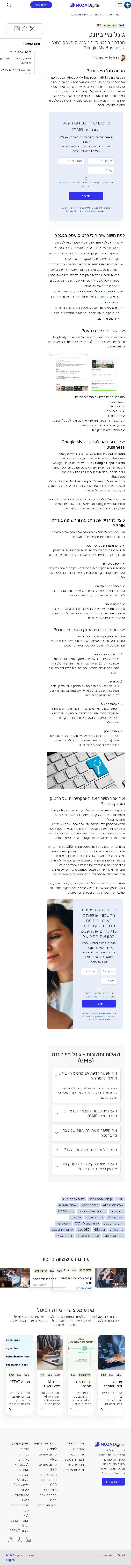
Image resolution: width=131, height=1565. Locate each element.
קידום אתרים (96, 14)
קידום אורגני (105, 297)
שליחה (86, 196)
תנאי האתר (75, 182)
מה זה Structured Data (20, 1495)
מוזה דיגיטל (113, 14)
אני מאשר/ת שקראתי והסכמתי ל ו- (86, 184)
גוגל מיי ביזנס (78, 14)
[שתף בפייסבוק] (17, 28)
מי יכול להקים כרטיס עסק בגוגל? (90, 1149)
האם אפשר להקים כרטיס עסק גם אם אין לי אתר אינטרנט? (90, 1166)
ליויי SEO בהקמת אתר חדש (48, 1495)
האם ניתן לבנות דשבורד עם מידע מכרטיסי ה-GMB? (90, 1113)
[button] (9, 5)
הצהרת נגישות (74, 1459)
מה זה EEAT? (19, 1531)
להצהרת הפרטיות (91, 996)
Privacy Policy (72, 211)
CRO (53, 1485)
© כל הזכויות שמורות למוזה (108, 1555)
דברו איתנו (113, 1482)
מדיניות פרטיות (73, 1470)
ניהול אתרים (48, 1475)
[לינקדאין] (28, 1539)
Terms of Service (92, 211)
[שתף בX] (32, 28)
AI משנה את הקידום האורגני (20, 1469)
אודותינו (78, 1449)
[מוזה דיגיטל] (85, 5)
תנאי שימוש (76, 1464)
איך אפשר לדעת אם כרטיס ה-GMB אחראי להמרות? (88, 1076)
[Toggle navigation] (120, 5)
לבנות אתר (87, 425)
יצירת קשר (41, 4)
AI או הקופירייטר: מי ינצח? (19, 1520)
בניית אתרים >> (62, 874)
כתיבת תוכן (49, 1480)
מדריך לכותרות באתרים (23, 1454)
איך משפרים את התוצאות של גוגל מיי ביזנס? (90, 1133)
